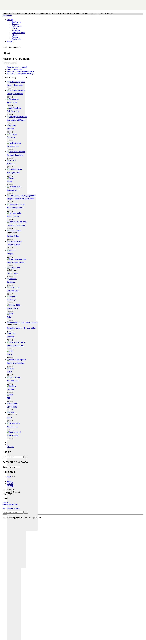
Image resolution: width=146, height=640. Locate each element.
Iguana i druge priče (15, 85)
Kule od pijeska (13, 216)
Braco (9, 354)
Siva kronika (12, 407)
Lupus (9, 372)
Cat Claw (10, 389)
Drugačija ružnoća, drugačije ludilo (20, 199)
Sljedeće (10, 447)
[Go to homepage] (7, 16)
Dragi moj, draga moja (15, 262)
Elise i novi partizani (15, 208)
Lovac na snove (13, 190)
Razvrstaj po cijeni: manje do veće (20, 71)
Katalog (10, 481)
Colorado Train (12, 291)
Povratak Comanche (15, 155)
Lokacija (10, 486)
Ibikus (9, 418)
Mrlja (9, 398)
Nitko (9, 317)
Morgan (10, 254)
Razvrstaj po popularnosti (17, 67)
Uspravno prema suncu (16, 225)
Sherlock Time (12, 381)
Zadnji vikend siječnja (15, 363)
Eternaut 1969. (12, 308)
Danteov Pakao (13, 236)
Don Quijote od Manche (16, 120)
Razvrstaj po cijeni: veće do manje (20, 73)
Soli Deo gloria (13, 111)
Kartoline (10, 337)
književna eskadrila (10, 504)
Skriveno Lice (12, 426)
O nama (10, 484)
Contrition (11, 282)
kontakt (5, 502)
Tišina (9, 181)
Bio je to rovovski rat (15, 345)
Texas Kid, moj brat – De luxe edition (21, 328)
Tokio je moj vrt (13, 435)
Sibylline (10, 129)
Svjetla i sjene (12, 273)
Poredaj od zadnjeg (14, 69)
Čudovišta (11, 137)
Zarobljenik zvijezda (15, 94)
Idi (26, 457)
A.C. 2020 (11, 164)
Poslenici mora (13, 146)
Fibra (9, 477)
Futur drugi (11, 299)
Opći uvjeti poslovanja (11, 508)
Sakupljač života (13, 172)
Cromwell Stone (13, 245)
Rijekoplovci (12, 102)
